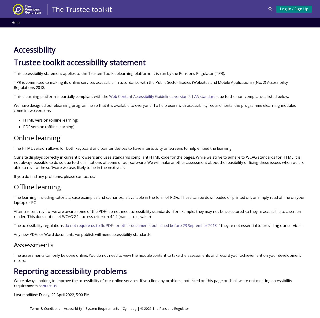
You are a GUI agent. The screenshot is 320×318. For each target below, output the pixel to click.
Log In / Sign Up (294, 8)
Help (15, 22)
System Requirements (102, 308)
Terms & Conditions (45, 308)
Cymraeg (130, 308)
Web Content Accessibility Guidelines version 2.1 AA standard (162, 96)
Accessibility (73, 308)
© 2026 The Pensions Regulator (164, 308)
